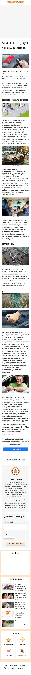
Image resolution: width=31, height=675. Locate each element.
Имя (5, 534)
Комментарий (8, 522)
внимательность (12, 459)
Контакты (13, 665)
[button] (2, 292)
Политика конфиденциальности (14, 668)
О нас (6, 665)
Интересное (22, 645)
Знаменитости (8, 645)
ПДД (26, 185)
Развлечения (22, 656)
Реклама (22, 665)
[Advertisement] (15, 21)
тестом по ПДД (18, 76)
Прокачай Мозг (8, 656)
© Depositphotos (16, 165)
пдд (20, 459)
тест (23, 459)
